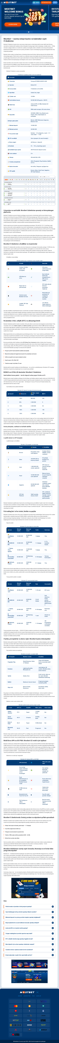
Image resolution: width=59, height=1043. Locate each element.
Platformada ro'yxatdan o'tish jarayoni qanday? (19, 906)
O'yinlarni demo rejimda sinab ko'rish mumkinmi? (19, 949)
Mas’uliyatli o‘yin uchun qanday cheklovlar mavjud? (20, 944)
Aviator (20, 995)
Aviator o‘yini (27, 995)
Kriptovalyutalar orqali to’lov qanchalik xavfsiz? (19, 955)
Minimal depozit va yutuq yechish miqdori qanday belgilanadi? (23, 917)
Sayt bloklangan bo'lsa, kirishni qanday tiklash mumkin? (21, 912)
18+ (37, 992)
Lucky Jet (38, 995)
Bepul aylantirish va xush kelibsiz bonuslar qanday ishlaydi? (22, 922)
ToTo (33, 995)
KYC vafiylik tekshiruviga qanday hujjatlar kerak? (19, 939)
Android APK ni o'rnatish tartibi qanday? (17, 928)
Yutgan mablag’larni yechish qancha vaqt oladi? (19, 933)
